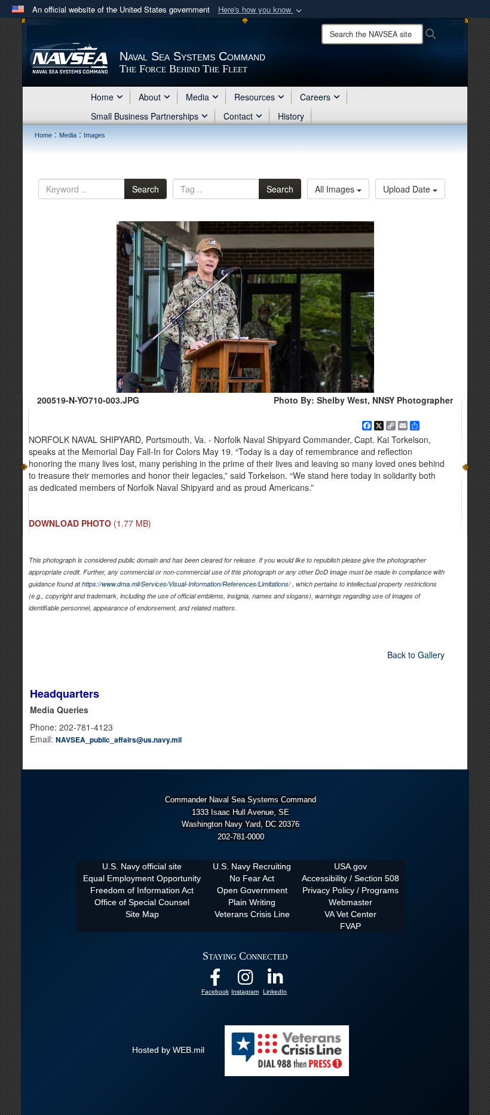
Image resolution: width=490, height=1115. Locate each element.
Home (102, 97)
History (291, 116)
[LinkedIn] (275, 980)
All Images (336, 189)
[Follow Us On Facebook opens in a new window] (215, 980)
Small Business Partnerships (144, 116)
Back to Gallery (416, 655)
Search (145, 189)
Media (197, 97)
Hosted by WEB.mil (168, 1050)
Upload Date (408, 189)
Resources (254, 97)
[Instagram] (245, 980)
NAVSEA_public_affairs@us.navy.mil (119, 739)
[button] (261, 10)
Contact (238, 116)
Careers (315, 97)
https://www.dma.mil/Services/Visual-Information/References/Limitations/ (186, 583)
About (150, 97)
